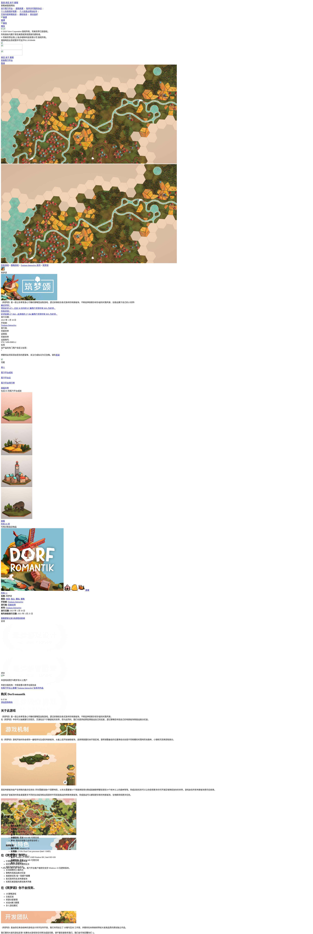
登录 (3, 3)
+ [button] (1, 350)
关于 (12, 3)
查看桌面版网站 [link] (8, 6)
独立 (13, 599)
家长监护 (34, 14)
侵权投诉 (23, 14)
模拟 (18, 599)
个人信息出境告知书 (28, 11)
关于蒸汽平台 (7, 8)
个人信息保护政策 (9, 11)
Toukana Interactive (8, 325)
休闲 (8, 599)
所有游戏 (5, 265)
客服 (16, 3)
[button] (7, 702)
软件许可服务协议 (34, 8)
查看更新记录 (7, 618)
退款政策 (19, 8)
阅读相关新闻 (19, 618)
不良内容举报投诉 (9, 14)
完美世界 (12, 605)
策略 (23, 599)
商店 (7, 3)
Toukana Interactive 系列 (30, 265)
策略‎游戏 (15, 265)
